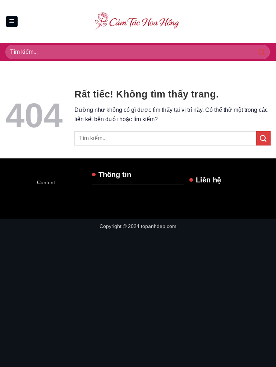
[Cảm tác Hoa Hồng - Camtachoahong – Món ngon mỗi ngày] (138, 21)
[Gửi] (262, 52)
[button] (12, 22)
